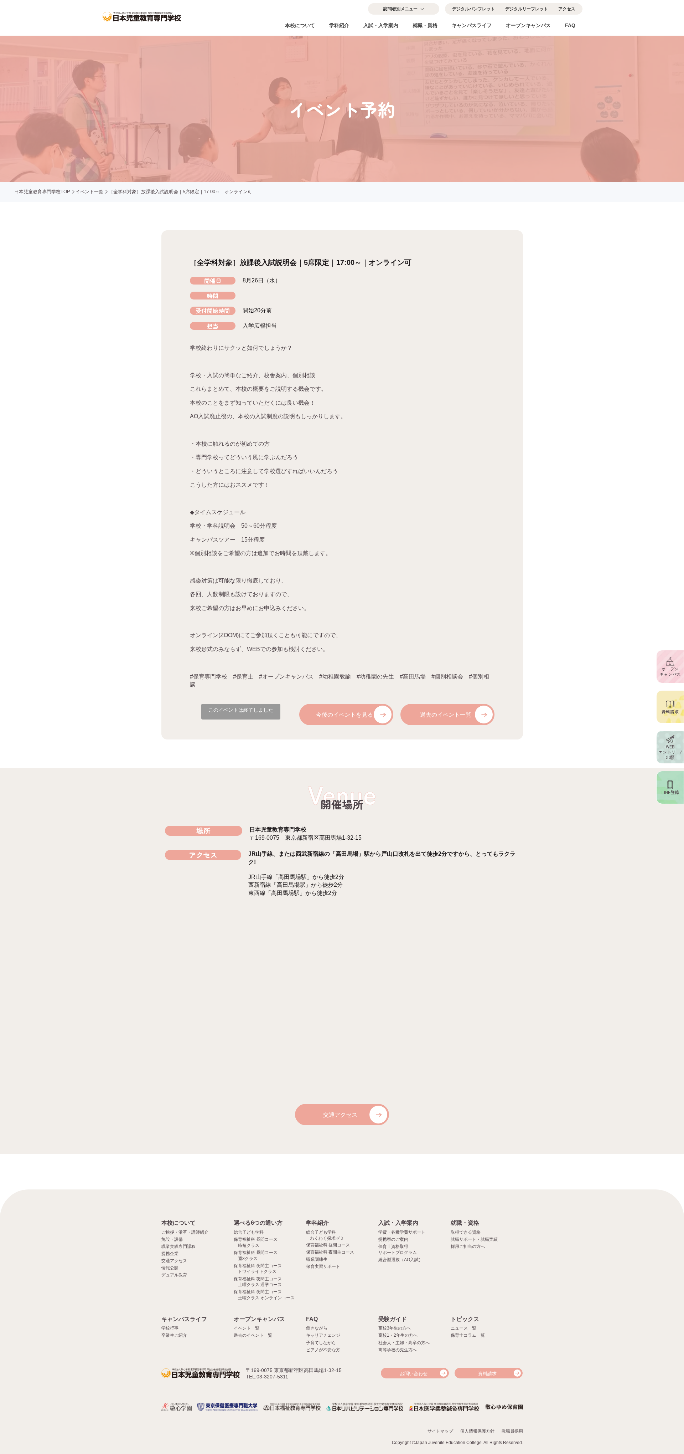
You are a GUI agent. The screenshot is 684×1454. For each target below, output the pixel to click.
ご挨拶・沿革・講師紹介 (184, 1232)
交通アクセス (340, 1115)
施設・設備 (172, 1239)
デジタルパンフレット (473, 8)
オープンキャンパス (528, 25)
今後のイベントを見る (344, 715)
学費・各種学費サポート (401, 1232)
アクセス (566, 8)
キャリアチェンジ (323, 1335)
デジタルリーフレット (526, 8)
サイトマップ (440, 1431)
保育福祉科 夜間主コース (330, 1252)
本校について (300, 25)
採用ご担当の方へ (468, 1246)
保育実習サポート (323, 1266)
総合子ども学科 (249, 1232)
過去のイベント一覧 (445, 715)
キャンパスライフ (472, 25)
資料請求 (487, 1373)
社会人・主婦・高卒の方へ (404, 1342)
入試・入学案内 (380, 25)
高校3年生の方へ (394, 1328)
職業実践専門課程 (178, 1246)
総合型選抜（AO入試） (400, 1259)
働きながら (316, 1328)
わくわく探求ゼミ (327, 1238)
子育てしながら (321, 1342)
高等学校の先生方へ (397, 1349)
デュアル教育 (174, 1275)
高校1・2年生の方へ (398, 1335)
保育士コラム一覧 (468, 1335)
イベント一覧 (89, 191)
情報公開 (169, 1267)
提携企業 (169, 1253)
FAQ (570, 25)
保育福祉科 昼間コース (328, 1245)
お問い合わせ (414, 1373)
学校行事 (169, 1328)
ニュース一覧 (463, 1328)
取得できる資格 (466, 1232)
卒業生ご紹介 (174, 1335)
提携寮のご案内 (393, 1239)
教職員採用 (512, 1431)
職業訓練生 (316, 1259)
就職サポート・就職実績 (474, 1239)
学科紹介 (339, 25)
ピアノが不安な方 (323, 1349)
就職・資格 (425, 25)
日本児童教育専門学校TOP (42, 191)
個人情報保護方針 (477, 1431)
